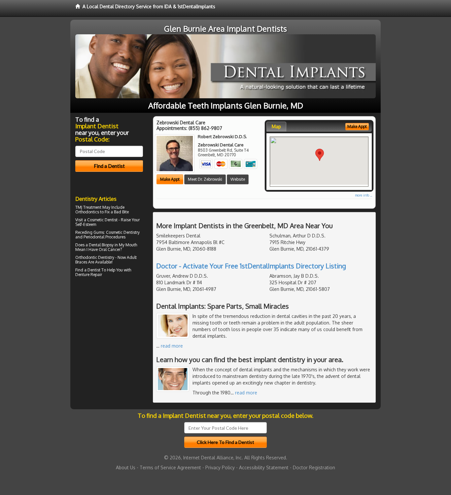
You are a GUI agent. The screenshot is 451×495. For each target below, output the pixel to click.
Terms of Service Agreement (170, 467)
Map (276, 126)
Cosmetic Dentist (102, 219)
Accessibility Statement (264, 467)
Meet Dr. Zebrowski (205, 179)
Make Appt (170, 179)
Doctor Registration (314, 467)
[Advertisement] (109, 336)
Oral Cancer (109, 249)
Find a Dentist (87, 269)
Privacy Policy (220, 467)
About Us (125, 467)
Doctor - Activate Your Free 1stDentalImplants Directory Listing (251, 266)
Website (237, 179)
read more (172, 346)
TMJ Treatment (88, 207)
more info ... (363, 195)
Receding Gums (89, 232)
